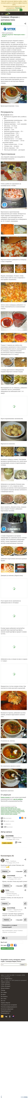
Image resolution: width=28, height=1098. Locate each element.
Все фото (3, 973)
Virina (7, 838)
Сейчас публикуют (5, 963)
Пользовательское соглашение (9, 984)
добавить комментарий (7, 927)
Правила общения (5, 982)
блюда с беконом (5, 793)
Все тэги (3, 979)
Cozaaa (7, 869)
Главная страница (5, 961)
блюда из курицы (20, 790)
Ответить (4, 850)
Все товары (4, 971)
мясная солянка (16, 788)
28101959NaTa (11, 854)
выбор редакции (13, 793)
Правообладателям (6, 990)
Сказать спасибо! (7, 822)
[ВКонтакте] (20, 797)
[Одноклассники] (22, 797)
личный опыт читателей (6, 788)
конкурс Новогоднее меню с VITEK (9, 786)
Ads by (22, 1097)
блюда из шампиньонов (6, 792)
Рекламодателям (5, 992)
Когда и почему (5, 776)
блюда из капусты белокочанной (16, 789)
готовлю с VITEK (16, 792)
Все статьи (3, 977)
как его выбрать (18, 778)
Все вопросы (4, 975)
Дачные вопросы (5, 967)
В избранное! (7, 24)
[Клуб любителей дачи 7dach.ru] (7, 14)
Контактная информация (7, 988)
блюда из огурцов (5, 790)
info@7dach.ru (8, 957)
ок (21, 10)
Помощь (3, 969)
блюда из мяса (4, 789)
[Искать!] (25, 14)
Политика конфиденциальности (9, 986)
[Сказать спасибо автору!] (25, 850)
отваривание (13, 790)
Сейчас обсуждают (5, 965)
